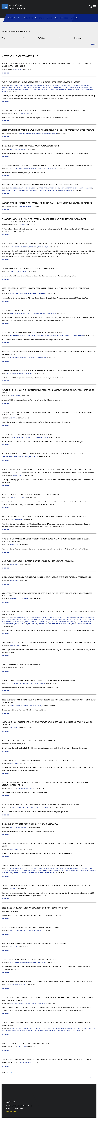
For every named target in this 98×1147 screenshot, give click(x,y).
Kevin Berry (14, 188)
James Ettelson (72, 85)
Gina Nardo (14, 599)
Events (49, 18)
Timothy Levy (29, 437)
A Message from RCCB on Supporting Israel (21, 664)
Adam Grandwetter (45, 87)
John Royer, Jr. (51, 168)
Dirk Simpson (69, 89)
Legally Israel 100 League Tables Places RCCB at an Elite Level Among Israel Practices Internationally (48, 244)
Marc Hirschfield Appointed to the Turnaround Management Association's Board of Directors (45, 517)
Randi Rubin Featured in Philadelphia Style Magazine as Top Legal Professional (38, 561)
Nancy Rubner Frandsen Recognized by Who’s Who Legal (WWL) (30, 824)
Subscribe (74, 18)
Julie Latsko (29, 622)
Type (4, 38)
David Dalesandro (36, 85)
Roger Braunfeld (24, 133)
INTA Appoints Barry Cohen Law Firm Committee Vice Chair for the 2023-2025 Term (38, 760)
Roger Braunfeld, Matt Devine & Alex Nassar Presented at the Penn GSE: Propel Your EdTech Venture (48, 130)
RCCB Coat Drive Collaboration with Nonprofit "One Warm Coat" (31, 495)
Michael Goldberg (30, 87)
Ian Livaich (60, 622)
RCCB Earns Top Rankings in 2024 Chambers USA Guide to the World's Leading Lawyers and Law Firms (47, 165)
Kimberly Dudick (60, 85)
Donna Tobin (17, 69)
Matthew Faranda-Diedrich (67, 1028)
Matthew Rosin (39, 89)
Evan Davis (13, 272)
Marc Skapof (42, 624)
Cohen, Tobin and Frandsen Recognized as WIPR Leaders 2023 (29, 959)
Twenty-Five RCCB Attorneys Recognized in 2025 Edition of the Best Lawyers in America (41, 82)
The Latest (11, 18)
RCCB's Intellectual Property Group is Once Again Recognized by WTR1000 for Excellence (42, 454)
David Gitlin (41, 168)
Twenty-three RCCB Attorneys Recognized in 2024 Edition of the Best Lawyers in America (42, 866)
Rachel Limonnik (40, 683)
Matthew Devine (48, 85)
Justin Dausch (28, 313)
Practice (42, 38)
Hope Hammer (71, 87)
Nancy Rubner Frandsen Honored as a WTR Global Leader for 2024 (31, 146)
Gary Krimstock (18, 622)
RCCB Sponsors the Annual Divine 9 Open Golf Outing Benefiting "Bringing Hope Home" (41, 804)
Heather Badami (15, 335)
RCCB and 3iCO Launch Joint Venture (18, 310)
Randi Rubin (49, 89)
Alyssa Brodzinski (16, 617)
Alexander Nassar (50, 133)
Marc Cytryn (24, 85)
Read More (5, 73)
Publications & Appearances (34, 18)
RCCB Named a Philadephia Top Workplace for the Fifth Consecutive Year (35, 908)
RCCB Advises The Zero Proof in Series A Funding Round (27, 434)
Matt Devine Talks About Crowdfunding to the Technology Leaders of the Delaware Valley (43, 110)
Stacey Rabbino (16, 89)
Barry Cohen (14, 85)
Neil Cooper (14, 168)
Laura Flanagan (39, 313)
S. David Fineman (70, 617)
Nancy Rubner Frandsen (18, 149)
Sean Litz (52, 622)
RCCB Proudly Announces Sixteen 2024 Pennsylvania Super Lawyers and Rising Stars (40, 185)
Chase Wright (86, 624)
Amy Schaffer (23, 599)
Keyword (78, 38)
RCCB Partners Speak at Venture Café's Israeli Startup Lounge (30, 927)
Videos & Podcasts (61, 18)
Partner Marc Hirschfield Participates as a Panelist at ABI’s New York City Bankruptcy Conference (47, 203)
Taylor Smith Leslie (17, 190)
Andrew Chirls (15, 396)
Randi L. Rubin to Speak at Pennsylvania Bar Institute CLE (27, 1043)
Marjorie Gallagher (16, 87)
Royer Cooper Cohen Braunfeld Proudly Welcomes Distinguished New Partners (38, 680)
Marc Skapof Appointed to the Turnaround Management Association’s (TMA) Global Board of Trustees (48, 642)
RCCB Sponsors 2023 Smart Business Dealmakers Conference (29, 741)
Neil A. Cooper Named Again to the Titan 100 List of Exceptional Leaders (34, 943)
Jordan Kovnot (7, 622)
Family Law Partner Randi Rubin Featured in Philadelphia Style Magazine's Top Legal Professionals (46, 577)
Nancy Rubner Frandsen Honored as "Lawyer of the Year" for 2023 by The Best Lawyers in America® (47, 981)
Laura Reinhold (28, 89)
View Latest (91, 1077)
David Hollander (88, 620)
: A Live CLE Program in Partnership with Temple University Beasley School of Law (42, 371)
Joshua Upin (76, 624)
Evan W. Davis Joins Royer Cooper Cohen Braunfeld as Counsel (30, 269)
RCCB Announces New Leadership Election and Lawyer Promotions (32, 332)
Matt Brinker (14, 247)
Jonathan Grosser (59, 87)
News (20, 18)
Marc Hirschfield (83, 87)
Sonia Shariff (59, 89)
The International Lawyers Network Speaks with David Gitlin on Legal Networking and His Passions (47, 886)
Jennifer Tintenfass (81, 89)
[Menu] (95, 6)
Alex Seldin (22, 272)
